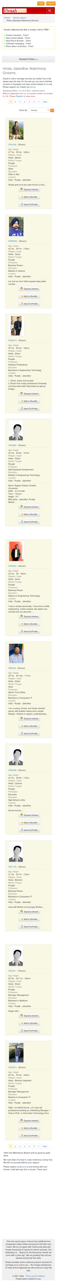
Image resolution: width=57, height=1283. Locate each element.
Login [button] (41, 3)
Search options (19, 17)
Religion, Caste (15, 154)
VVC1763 (12, 866)
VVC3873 (12, 1067)
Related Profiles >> (28, 59)
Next (45, 101)
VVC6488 (12, 770)
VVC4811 (12, 970)
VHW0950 (12, 241)
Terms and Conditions (35, 1276)
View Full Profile (30, 204)
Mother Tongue (15, 160)
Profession (13, 166)
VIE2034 (12, 668)
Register (19, 96)
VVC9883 (12, 445)
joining (32, 86)
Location (12, 177)
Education (12, 171)
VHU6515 (12, 340)
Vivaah (7, 17)
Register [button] (51, 3)
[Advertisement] (28, 532)
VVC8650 (12, 566)
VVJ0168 (12, 144)
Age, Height (13, 149)
